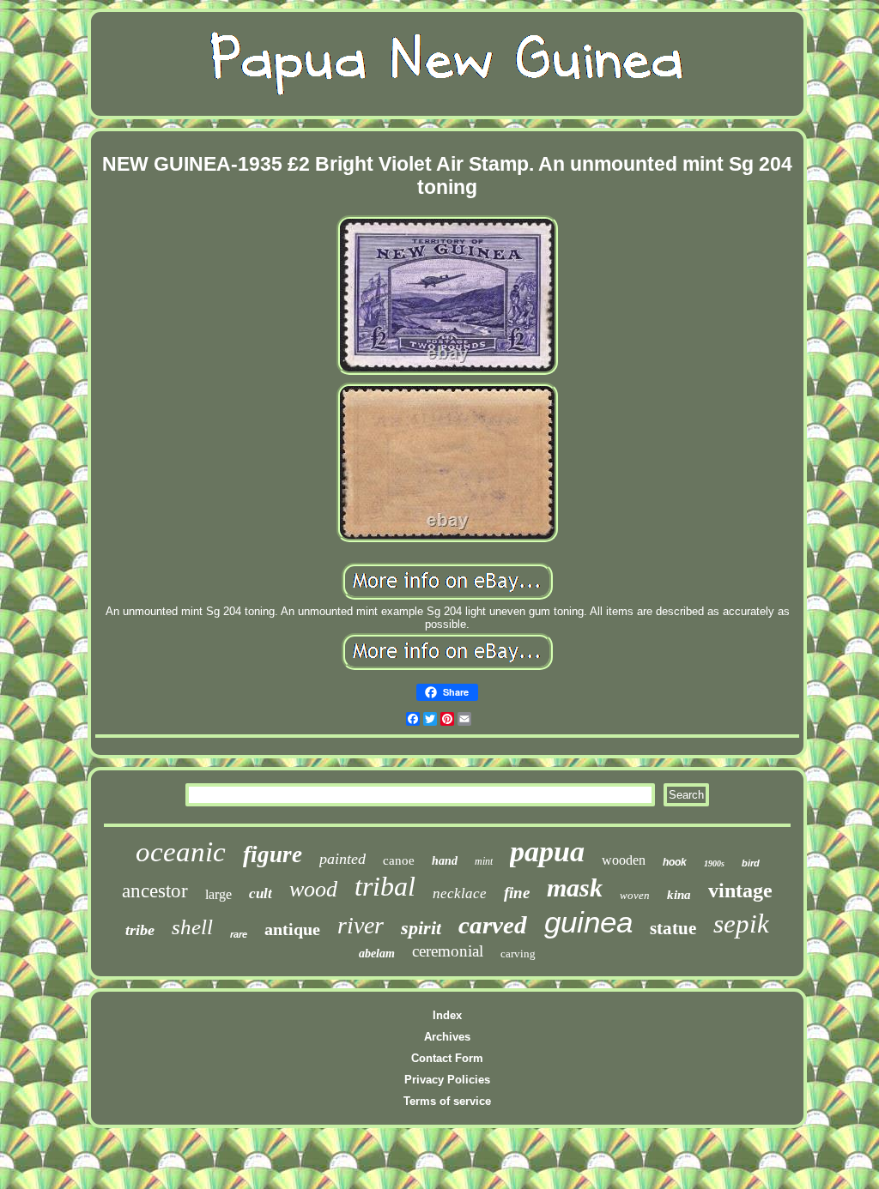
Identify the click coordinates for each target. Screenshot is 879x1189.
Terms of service (447, 1101)
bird (751, 863)
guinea (588, 922)
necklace (460, 893)
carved (492, 925)
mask (575, 887)
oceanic (181, 851)
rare (238, 934)
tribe (140, 930)
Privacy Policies (447, 1079)
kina (679, 895)
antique (292, 929)
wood (313, 889)
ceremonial (447, 951)
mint (484, 861)
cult (260, 893)
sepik (741, 923)
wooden (624, 860)
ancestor (155, 891)
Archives (447, 1036)
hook (675, 862)
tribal (385, 886)
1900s (714, 863)
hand (445, 860)
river (360, 925)
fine (517, 893)
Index (447, 1015)
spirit (421, 928)
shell (192, 927)
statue (673, 928)
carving (518, 953)
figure (272, 854)
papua (547, 851)
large (218, 894)
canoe (399, 860)
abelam (377, 953)
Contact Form (447, 1058)
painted (342, 858)
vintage (740, 890)
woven (635, 895)
